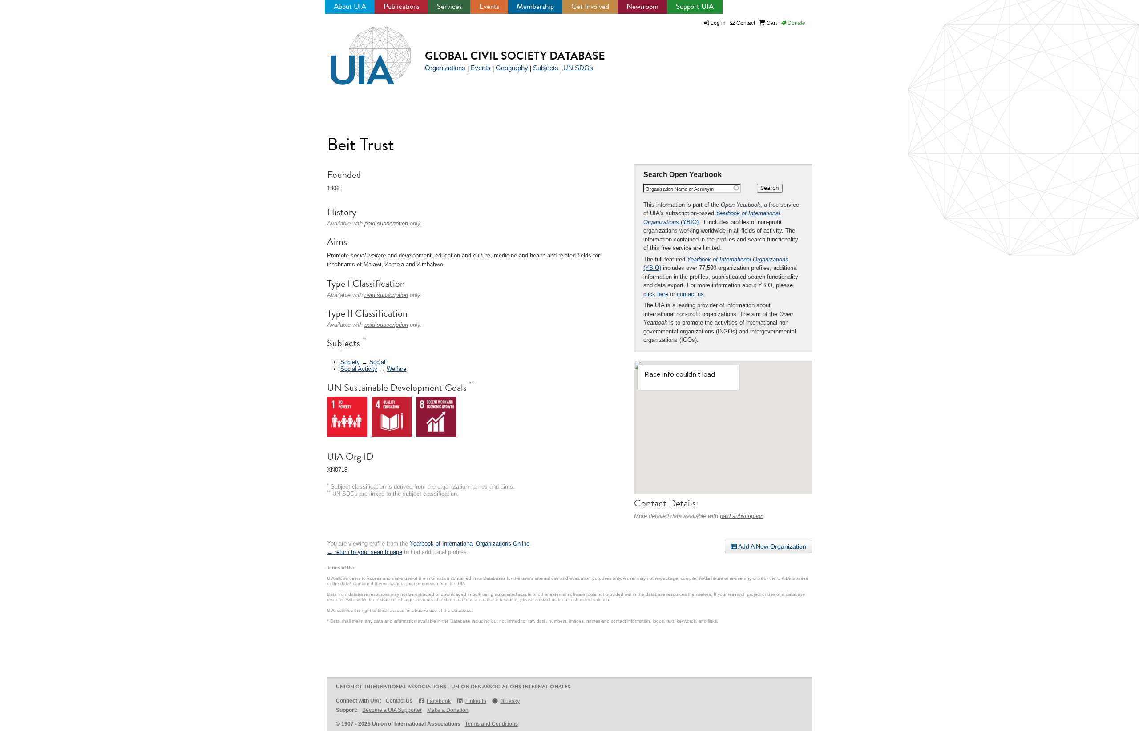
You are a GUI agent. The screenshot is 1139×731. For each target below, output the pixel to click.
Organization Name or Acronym (680, 189)
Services (449, 6)
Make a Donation (448, 710)
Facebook (439, 701)
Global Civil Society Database (515, 56)
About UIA (350, 6)
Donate (795, 23)
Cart (771, 23)
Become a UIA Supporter (392, 710)
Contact (745, 23)
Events (489, 6)
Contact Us (399, 701)
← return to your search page (364, 552)
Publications (402, 6)
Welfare (396, 369)
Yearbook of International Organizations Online (469, 543)
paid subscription (741, 516)
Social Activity (358, 369)
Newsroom (642, 6)
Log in (718, 23)
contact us (690, 294)
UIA (360, 50)
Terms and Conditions (491, 724)
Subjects (545, 68)
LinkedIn (475, 701)
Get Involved (590, 6)
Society (350, 362)
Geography (512, 68)
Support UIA (695, 6)
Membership (535, 6)
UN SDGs (578, 68)
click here (655, 294)
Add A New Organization (771, 546)
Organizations (445, 68)
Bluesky (510, 701)
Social (377, 362)
